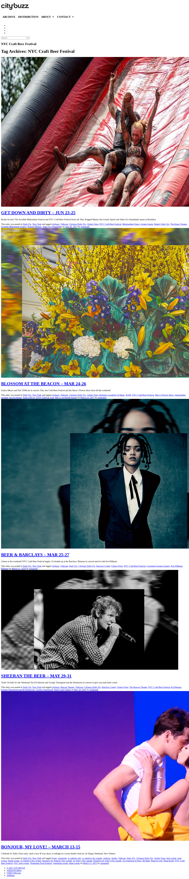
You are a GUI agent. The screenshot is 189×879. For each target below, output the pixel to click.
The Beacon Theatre (138, 687)
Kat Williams (176, 566)
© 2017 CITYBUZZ (16, 868)
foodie (114, 858)
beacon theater (15, 397)
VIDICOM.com (14, 873)
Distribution (28, 16)
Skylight (146, 861)
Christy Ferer (92, 224)
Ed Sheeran (176, 687)
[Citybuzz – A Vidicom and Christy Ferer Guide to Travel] (15, 8)
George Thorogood (44, 690)
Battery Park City (161, 224)
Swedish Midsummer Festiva (13, 227)
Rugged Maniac (35, 227)
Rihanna (4, 568)
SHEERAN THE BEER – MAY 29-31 (36, 675)
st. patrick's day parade (92, 858)
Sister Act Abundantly (52, 227)
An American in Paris (131, 861)
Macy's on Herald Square (66, 397)
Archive (8, 16)
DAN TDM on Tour (45, 397)
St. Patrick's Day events (30, 861)
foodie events (13, 861)
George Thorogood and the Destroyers (18, 690)
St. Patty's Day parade (82, 861)
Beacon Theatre (67, 687)
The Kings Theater (178, 224)
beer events (171, 858)
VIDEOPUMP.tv (14, 870)
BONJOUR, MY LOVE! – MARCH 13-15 (40, 846)
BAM (128, 395)
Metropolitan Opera (130, 224)
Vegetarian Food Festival (41, 863)
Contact (64, 16)
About (46, 16)
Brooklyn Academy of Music (112, 395)
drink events (74, 863)
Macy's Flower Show (164, 395)
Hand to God (156, 861)
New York (36, 224)
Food (54, 858)
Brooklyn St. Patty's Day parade (107, 861)
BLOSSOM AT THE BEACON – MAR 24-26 (43, 383)
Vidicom (64, 224)
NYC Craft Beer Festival (110, 224)
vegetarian (62, 858)
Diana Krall (168, 861)
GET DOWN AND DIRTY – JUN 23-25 (38, 212)
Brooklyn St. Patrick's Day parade (57, 861)
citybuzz (55, 224)
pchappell (85, 227)
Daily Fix (27, 224)
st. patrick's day (74, 858)
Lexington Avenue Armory (158, 566)
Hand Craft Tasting (62, 690)
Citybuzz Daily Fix (77, 224)
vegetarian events (60, 863)
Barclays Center (103, 566)
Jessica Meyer (29, 397)
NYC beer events (21, 863)
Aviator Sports (146, 224)
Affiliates (11, 875)
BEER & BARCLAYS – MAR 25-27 (35, 554)
